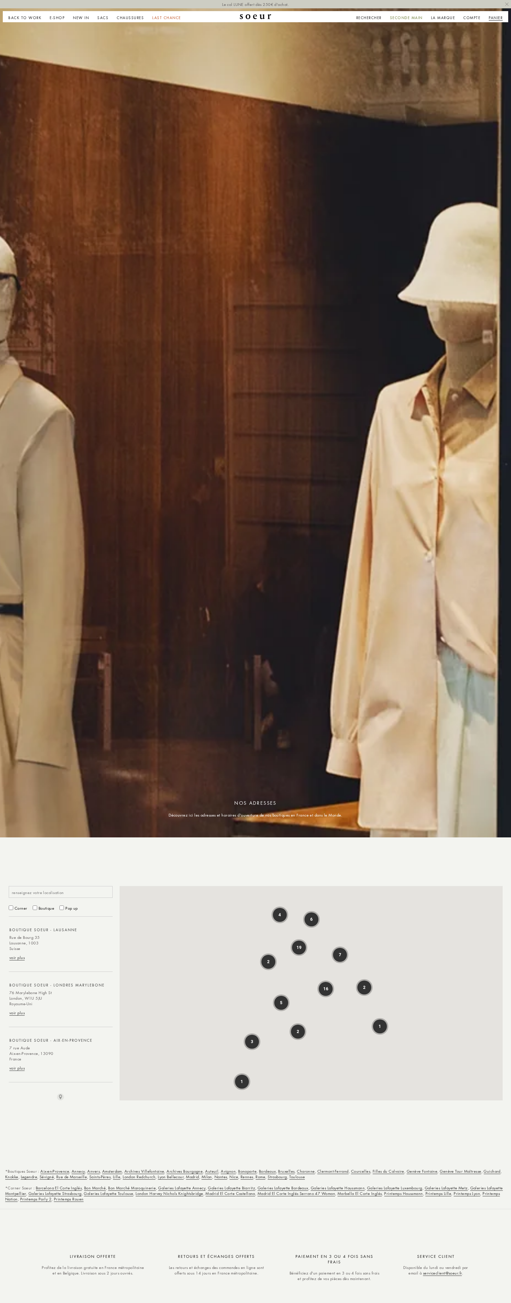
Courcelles (360, 1171)
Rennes (247, 1176)
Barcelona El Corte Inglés (59, 1187)
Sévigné (47, 1176)
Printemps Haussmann (403, 1193)
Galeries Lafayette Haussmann (338, 1187)
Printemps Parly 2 (35, 1199)
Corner (21, 908)
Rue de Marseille (71, 1176)
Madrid (192, 1176)
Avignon (228, 1171)
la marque (443, 18)
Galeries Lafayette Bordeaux (283, 1187)
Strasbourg (277, 1176)
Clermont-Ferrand (333, 1171)
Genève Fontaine (422, 1171)
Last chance (166, 18)
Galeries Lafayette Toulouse (108, 1193)
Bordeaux (267, 1171)
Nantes (220, 1176)
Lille (116, 1176)
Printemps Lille (438, 1193)
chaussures (130, 18)
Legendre (29, 1176)
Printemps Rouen (69, 1199)
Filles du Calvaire (388, 1171)
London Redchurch (139, 1176)
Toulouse (297, 1176)
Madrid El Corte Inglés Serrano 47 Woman (296, 1193)
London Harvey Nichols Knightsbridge (169, 1193)
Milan (207, 1176)
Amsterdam (112, 1171)
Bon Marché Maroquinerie (132, 1187)
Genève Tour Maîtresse (460, 1171)
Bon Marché (95, 1187)
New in (81, 18)
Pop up (71, 908)
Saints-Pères (100, 1176)
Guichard (492, 1171)
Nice (233, 1176)
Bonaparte (247, 1171)
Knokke (11, 1176)
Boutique (47, 908)
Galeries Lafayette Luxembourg (394, 1187)
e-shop (57, 18)
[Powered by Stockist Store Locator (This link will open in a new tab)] (60, 1096)
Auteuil (211, 1171)
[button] (57, 16)
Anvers (93, 1171)
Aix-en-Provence (54, 1171)
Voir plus (17, 957)
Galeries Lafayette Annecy (181, 1187)
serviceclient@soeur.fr (442, 1273)
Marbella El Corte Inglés (360, 1193)
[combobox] (61, 892)
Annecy (78, 1171)
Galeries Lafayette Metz (446, 1187)
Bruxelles (286, 1171)
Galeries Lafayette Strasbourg (55, 1193)
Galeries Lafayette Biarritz (231, 1187)
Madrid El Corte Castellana (230, 1193)
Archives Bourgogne (185, 1171)
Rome (260, 1176)
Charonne (306, 1171)
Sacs (102, 18)
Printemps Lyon (467, 1193)
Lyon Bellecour (171, 1176)
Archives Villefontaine (144, 1171)
